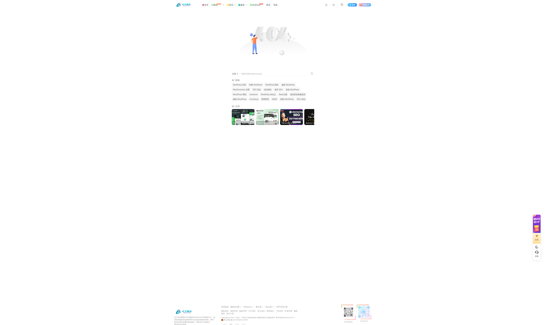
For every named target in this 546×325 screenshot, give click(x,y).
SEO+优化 (301, 99)
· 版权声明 (242, 311)
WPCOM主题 (282, 306)
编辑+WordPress (239, 99)
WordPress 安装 (239, 84)
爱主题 (258, 306)
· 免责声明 (233, 311)
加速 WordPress (292, 89)
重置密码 (265, 99)
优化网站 (267, 89)
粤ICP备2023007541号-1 (285, 317)
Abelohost (248, 306)
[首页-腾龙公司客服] (183, 311)
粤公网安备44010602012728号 (235, 320)
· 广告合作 (279, 311)
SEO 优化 (257, 89)
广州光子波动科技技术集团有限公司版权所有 (258, 317)
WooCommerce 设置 (241, 89)
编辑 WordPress (288, 84)
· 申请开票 (288, 311)
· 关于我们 (251, 311)
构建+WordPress (287, 99)
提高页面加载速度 (297, 94)
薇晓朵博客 (235, 306)
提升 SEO (279, 89)
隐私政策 (224, 311)
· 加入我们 (260, 311)
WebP (274, 99)
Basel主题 (283, 94)
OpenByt (269, 306)
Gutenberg (254, 99)
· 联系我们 (269, 311)
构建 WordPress (255, 84)
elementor (254, 94)
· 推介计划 (229, 313)
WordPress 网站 (271, 84)
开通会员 (366, 5)
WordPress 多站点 (268, 94)
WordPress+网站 (239, 94)
